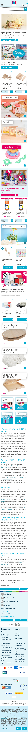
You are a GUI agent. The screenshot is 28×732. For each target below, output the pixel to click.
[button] (2, 82)
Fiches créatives (18, 638)
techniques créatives (14, 466)
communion (13, 477)
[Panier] (25, 5)
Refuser (19, 728)
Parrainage (17, 635)
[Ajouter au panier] (11, 91)
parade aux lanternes (7, 479)
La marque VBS (4, 637)
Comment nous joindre (19, 658)
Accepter (24, 728)
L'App (2, 663)
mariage (7, 477)
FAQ (15, 640)
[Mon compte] (22, 5)
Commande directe (5, 645)
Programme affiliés (5, 636)
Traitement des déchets (6, 639)
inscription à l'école (21, 477)
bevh (11, 684)
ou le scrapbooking (13, 502)
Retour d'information (19, 661)
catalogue (6, 470)
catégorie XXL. (16, 561)
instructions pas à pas (5, 499)
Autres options (5, 728)
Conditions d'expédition (6, 650)
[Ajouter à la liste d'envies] (11, 72)
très (14, 564)
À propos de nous (5, 634)
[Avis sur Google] (14, 680)
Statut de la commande (20, 659)
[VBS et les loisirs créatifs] (14, 3)
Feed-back (20, 620)
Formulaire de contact (7, 620)
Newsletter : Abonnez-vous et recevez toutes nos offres (14, 581)
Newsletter (17, 636)
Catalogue (17, 632)
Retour (2, 660)
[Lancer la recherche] (25, 9)
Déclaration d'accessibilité (7, 662)
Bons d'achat (17, 633)
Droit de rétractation (5, 655)
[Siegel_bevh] (6, 687)
